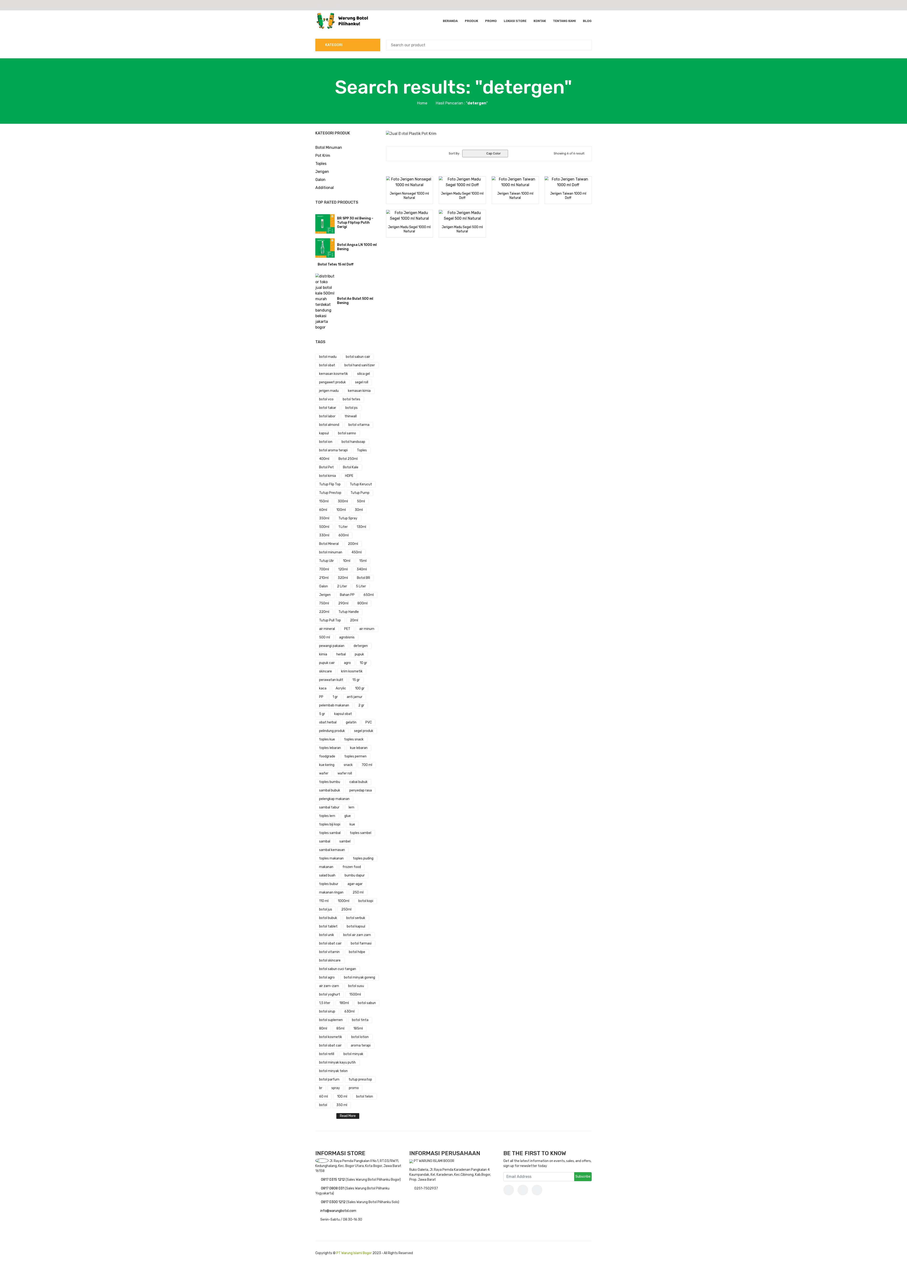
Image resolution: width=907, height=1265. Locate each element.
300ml (343, 501)
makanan (326, 867)
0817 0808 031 (333, 1188)
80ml (323, 1028)
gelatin (351, 722)
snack (348, 765)
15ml (363, 561)
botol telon (364, 1096)
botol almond (329, 425)
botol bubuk (328, 918)
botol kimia (327, 476)
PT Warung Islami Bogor (354, 1253)
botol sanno (347, 433)
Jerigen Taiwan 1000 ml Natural (515, 196)
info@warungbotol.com (338, 1211)
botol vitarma (358, 425)
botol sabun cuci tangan (337, 969)
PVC (368, 722)
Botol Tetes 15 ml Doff (335, 264)
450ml (356, 552)
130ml (361, 527)
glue (347, 816)
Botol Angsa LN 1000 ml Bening (357, 247)
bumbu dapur (355, 875)
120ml (343, 569)
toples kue (327, 739)
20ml (354, 620)
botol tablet (328, 926)
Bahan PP (347, 595)
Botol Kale (350, 467)
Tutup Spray (347, 518)
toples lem (327, 816)
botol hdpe (357, 952)
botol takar (327, 408)
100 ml (342, 1096)
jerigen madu (329, 391)
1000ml (343, 901)
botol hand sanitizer (359, 365)
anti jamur (354, 697)
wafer (323, 773)
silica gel (363, 374)
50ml (361, 501)
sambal (324, 841)
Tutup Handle (348, 612)
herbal (341, 654)
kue (352, 824)
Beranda (450, 21)
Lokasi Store (515, 21)
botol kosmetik (330, 1037)
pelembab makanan (334, 705)
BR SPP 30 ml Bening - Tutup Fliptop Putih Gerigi (355, 222)
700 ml (367, 765)
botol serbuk (355, 918)
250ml (346, 909)
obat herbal (328, 722)
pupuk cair (327, 663)
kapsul (324, 433)
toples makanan (331, 858)
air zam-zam (329, 986)
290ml (343, 603)
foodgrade (327, 756)
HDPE (349, 476)
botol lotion (360, 1037)
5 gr (322, 714)
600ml (343, 535)
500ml (324, 527)
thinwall (351, 416)
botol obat (327, 365)
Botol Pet (326, 467)
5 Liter (361, 586)
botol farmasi (361, 943)
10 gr (363, 663)
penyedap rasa (360, 790)
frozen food (351, 867)
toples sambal (330, 833)
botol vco (326, 399)
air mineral (327, 629)
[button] (401, 134)
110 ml (324, 901)
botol (323, 1105)
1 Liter (343, 527)
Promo (491, 21)
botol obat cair (330, 943)
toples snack (354, 739)
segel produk (363, 731)
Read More (348, 1116)
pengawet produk (332, 382)
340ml (362, 569)
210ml (324, 578)
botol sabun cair (358, 357)
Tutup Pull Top (330, 620)
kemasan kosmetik (333, 374)
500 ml (324, 637)
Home (422, 103)
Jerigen (322, 171)
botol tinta (360, 1020)
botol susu (356, 986)
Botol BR (363, 578)
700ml (324, 569)
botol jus (325, 909)
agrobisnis (347, 637)
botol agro (327, 977)
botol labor (327, 416)
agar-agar (355, 884)
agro (347, 663)
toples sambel (360, 833)
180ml (344, 1003)
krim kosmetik (352, 671)
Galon (320, 179)
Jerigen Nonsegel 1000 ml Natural (409, 196)
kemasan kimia (359, 391)
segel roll (361, 382)
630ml (349, 1011)
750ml (324, 603)
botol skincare (330, 960)
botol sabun (367, 1003)
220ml (324, 612)
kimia (323, 654)
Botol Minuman (328, 147)
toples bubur (328, 884)
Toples (320, 163)
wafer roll (345, 773)
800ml (362, 603)
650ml (369, 595)
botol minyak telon (333, 1071)
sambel (345, 841)
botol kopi (365, 901)
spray (335, 1088)
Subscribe (582, 1177)
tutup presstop (360, 1079)
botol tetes (351, 399)
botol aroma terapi (333, 450)
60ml (323, 510)
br (320, 1088)
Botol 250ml (348, 459)
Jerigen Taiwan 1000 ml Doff (568, 196)
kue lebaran (359, 748)
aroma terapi (361, 1045)
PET (347, 629)
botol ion (325, 442)
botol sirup (327, 1011)
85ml (340, 1028)
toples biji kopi (329, 824)
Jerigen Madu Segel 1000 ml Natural (409, 229)
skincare (325, 671)
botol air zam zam (357, 935)
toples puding (363, 858)
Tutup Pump (360, 493)
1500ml (355, 994)
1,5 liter (324, 1003)
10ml (346, 561)
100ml (341, 510)
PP (321, 697)
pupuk (359, 654)
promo (354, 1088)
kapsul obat (343, 714)
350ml (324, 518)
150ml (324, 501)
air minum (366, 629)
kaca (322, 688)
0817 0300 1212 (333, 1202)
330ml (324, 535)
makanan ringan (331, 892)
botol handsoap (353, 442)
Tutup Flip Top (330, 484)
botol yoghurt (329, 994)
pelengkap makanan (334, 799)
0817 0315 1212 (333, 1180)
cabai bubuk (358, 782)
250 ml (358, 892)
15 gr (356, 680)
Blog (587, 21)
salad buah (327, 875)
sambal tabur (329, 807)
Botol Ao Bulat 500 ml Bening (355, 301)
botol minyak (353, 1054)
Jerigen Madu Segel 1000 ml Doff (462, 196)
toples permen (355, 756)
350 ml (341, 1105)
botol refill (326, 1054)
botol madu (328, 357)
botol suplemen (331, 1020)
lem (351, 807)
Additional (324, 187)
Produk (471, 21)
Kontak (540, 21)
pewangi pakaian (331, 646)
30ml (359, 510)
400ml (324, 459)
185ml (358, 1028)
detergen (361, 646)
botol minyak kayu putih (337, 1062)
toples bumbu (329, 782)
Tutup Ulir (326, 561)
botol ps (351, 408)
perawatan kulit (331, 680)
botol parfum (329, 1079)
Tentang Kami (564, 21)
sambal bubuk (329, 790)
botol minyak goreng (359, 977)
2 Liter (342, 586)
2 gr (361, 705)
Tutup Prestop (330, 493)
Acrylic (341, 688)
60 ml (323, 1096)
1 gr (335, 697)
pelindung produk (332, 731)
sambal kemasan (332, 850)
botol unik (326, 935)
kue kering (326, 765)
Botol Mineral (329, 544)
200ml (353, 544)
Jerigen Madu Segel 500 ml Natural (462, 229)
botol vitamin (329, 952)
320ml (343, 578)
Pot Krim (322, 155)
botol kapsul (356, 926)
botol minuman (330, 552)
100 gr (359, 688)
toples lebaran (330, 748)
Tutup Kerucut (361, 484)
